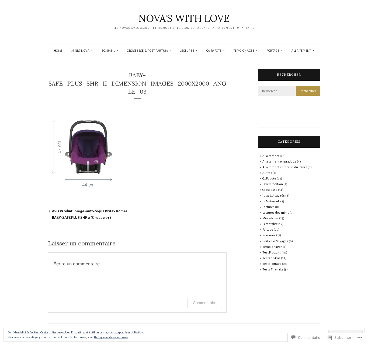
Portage (272, 50)
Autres (267, 173)
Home (58, 50)
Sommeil (108, 50)
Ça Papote (213, 50)
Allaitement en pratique (279, 161)
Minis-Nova (80, 50)
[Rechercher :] (289, 91)
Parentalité (270, 224)
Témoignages (244, 50)
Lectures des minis (275, 212)
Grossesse (269, 190)
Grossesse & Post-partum (147, 50)
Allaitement (301, 50)
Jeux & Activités (273, 196)
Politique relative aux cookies (111, 337)
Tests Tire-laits (272, 269)
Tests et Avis (271, 258)
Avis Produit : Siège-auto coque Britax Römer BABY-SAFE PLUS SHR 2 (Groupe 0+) (89, 214)
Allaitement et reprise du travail (284, 167)
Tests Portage (272, 264)
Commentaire (204, 302)
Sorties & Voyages (275, 241)
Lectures (187, 50)
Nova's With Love (184, 18)
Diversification (272, 184)
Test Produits (271, 252)
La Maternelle (272, 201)
